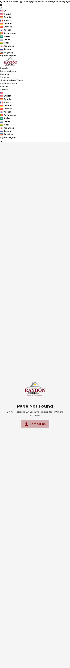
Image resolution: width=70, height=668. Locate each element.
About (3, 74)
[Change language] (3, 11)
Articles (4, 86)
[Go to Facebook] (1, 4)
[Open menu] (1, 140)
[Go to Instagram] (1, 7)
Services (4, 77)
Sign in (12, 55)
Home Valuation (8, 83)
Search (4, 68)
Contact (4, 89)
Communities (7, 71)
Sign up (4, 55)
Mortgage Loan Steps (11, 80)
